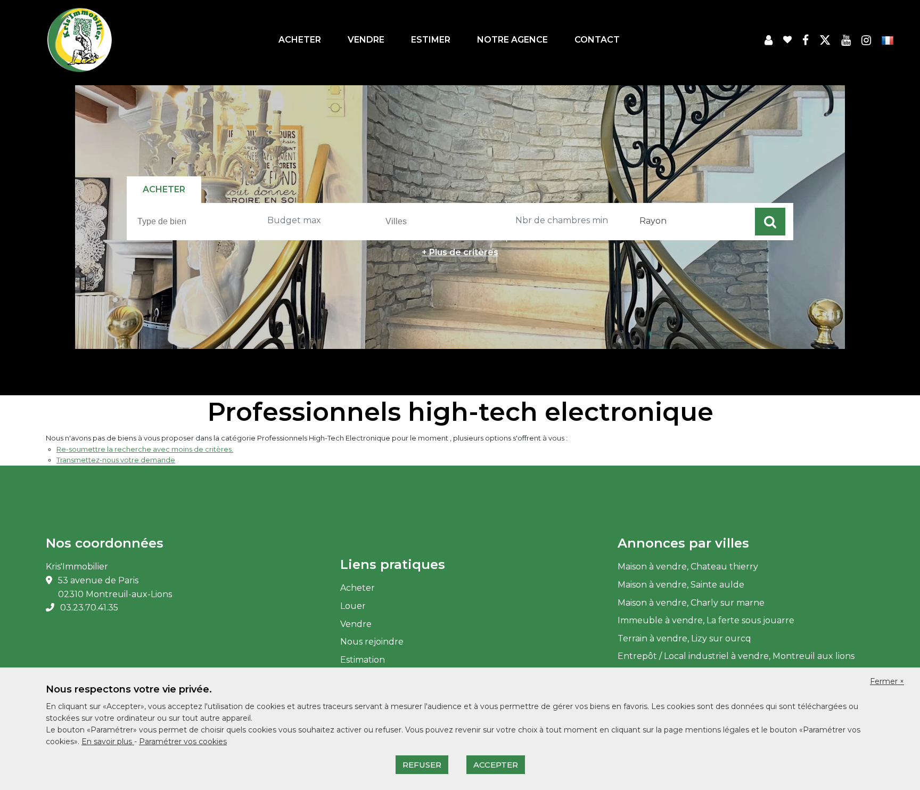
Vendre (366, 40)
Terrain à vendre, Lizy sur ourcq (684, 638)
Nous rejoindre (372, 642)
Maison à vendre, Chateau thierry (688, 566)
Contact (597, 40)
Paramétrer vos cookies (183, 741)
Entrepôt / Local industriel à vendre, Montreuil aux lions (736, 656)
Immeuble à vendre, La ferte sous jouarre (706, 620)
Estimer (430, 40)
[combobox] (196, 222)
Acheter (299, 40)
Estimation (362, 660)
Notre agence (512, 40)
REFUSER (421, 765)
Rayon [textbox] (653, 221)
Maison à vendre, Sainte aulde (681, 585)
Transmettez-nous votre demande (115, 459)
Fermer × (887, 681)
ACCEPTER (495, 765)
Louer (353, 606)
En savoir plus (107, 741)
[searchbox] (197, 221)
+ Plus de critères (460, 252)
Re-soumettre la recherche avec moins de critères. (144, 449)
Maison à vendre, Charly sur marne (691, 603)
